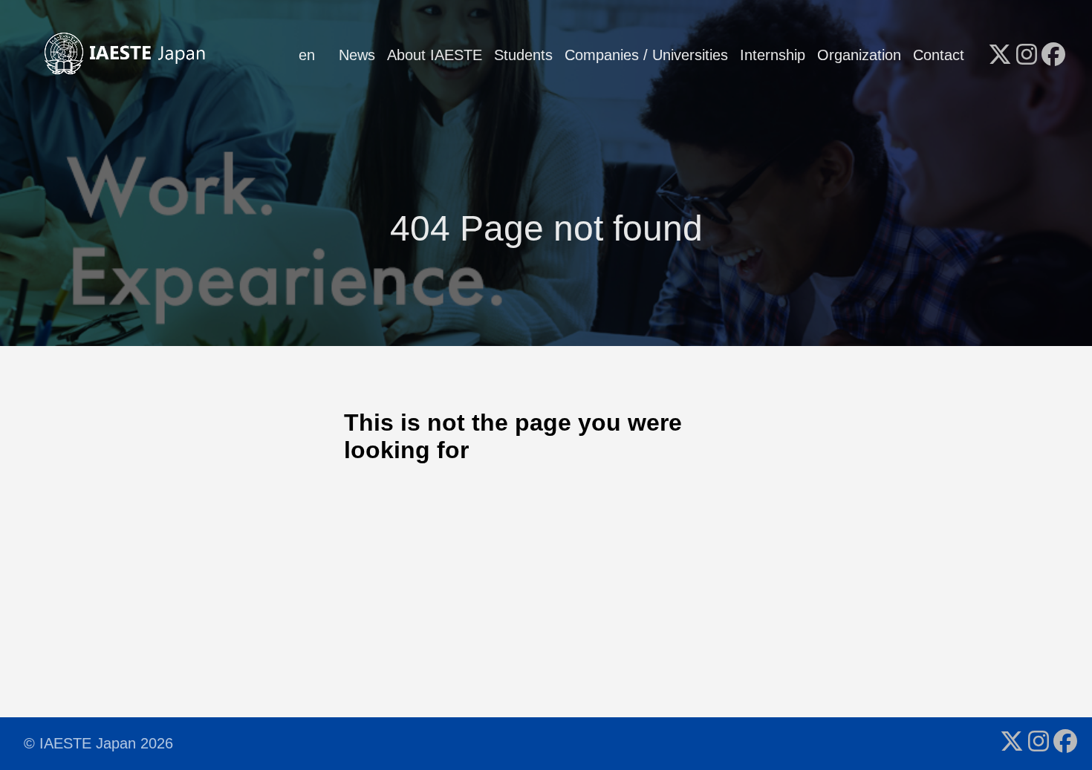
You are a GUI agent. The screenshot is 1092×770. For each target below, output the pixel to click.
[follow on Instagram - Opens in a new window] (1027, 55)
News (357, 55)
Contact (938, 55)
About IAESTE (434, 55)
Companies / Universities (646, 55)
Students (523, 55)
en (307, 55)
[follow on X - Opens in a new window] (1000, 55)
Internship (772, 55)
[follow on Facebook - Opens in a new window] (1053, 55)
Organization (859, 55)
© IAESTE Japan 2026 (98, 743)
